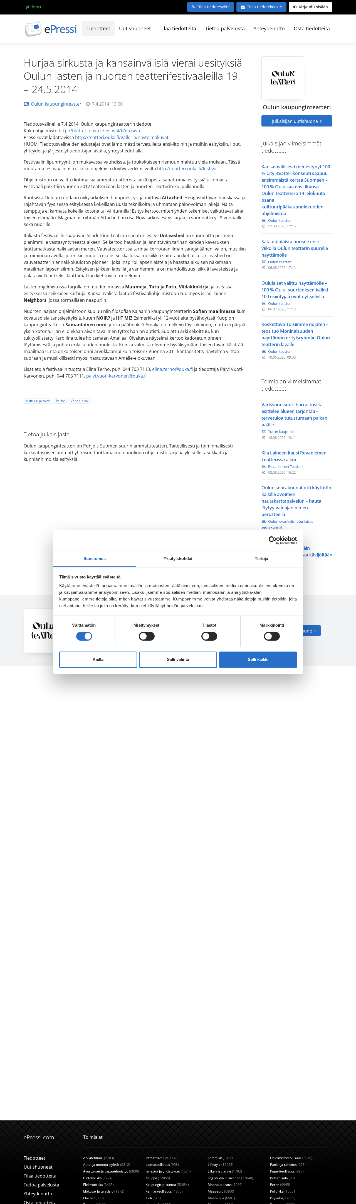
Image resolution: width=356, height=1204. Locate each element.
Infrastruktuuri (162, 1158)
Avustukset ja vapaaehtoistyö (111, 1171)
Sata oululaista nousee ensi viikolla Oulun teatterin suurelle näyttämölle (294, 248)
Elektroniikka (98, 1184)
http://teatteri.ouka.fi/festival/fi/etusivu (99, 131)
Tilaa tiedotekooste (264, 6)
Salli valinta (178, 659)
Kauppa (157, 1178)
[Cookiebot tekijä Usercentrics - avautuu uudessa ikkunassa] (272, 540)
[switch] (147, 636)
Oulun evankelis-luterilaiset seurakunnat (287, 524)
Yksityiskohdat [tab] (178, 558)
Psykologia (282, 1198)
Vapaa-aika (79, 400)
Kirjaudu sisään (313, 6)
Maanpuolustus (225, 1184)
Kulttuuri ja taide (38, 400)
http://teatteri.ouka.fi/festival (187, 169)
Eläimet (93, 1198)
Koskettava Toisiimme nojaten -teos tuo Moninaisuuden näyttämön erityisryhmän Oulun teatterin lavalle (295, 334)
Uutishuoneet (135, 28)
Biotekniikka (98, 1178)
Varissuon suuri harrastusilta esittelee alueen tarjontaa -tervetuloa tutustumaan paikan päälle (294, 415)
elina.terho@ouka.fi (172, 369)
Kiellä (98, 659)
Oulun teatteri (279, 220)
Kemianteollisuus (164, 1191)
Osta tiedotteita (312, 28)
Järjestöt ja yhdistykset (168, 1171)
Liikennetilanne (225, 1171)
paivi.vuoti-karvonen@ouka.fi (116, 376)
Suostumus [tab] (94, 558)
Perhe (60, 400)
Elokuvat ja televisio (103, 1191)
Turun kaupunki (281, 431)
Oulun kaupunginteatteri (57, 104)
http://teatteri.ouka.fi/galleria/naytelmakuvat (122, 137)
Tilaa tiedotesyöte (213, 6)
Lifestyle (220, 1164)
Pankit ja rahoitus (289, 1164)
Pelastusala (282, 1178)
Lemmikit (220, 1158)
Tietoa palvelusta (225, 28)
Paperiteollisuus (287, 1171)
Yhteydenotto (269, 28)
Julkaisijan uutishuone (295, 121)
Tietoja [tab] (261, 558)
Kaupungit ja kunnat (167, 1184)
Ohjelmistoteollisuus (291, 1158)
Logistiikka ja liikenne (230, 1178)
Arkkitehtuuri (98, 1158)
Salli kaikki (258, 659)
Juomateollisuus (162, 1164)
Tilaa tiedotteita (178, 28)
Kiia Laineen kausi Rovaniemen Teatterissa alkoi (294, 456)
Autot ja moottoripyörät (106, 1164)
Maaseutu (221, 1191)
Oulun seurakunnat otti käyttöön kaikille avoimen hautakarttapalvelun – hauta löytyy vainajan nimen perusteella (296, 501)
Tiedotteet (98, 28)
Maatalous (221, 1198)
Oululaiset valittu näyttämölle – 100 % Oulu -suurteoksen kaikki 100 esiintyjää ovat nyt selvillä (294, 290)
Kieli (153, 1198)
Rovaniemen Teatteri (285, 466)
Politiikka (283, 1191)
